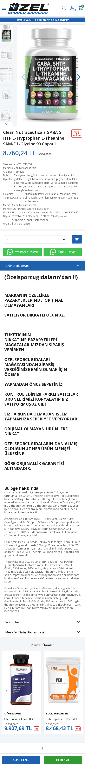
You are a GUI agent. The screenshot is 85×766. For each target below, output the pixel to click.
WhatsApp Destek (26, 252)
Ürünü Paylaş (66, 252)
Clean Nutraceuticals (24, 168)
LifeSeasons (12, 713)
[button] (6, 124)
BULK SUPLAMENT (58, 713)
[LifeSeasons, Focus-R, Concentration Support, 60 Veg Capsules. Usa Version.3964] (21, 680)
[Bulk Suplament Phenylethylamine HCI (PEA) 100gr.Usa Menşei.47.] (63, 680)
